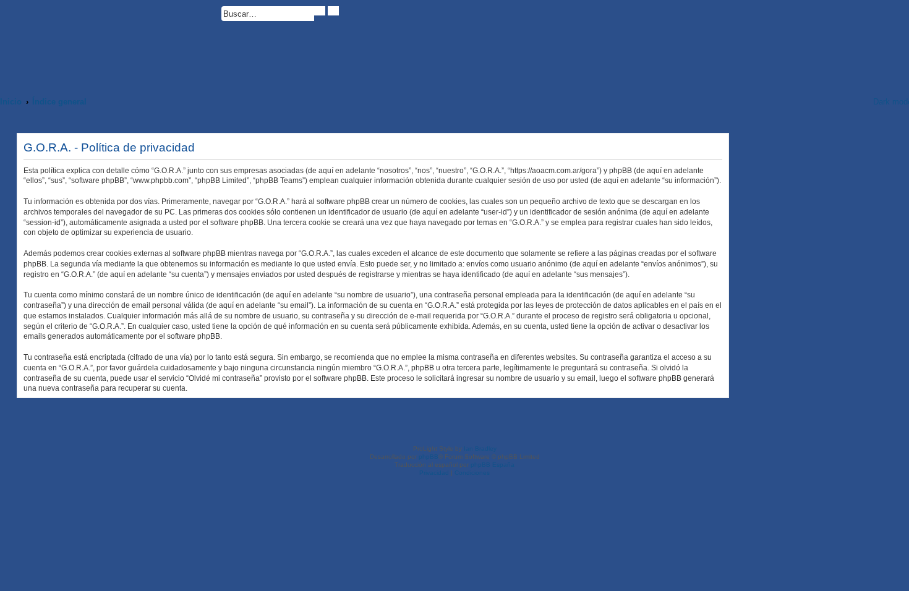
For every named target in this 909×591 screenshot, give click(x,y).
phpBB (428, 456)
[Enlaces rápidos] (847, 102)
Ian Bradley (480, 448)
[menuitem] (344, 16)
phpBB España (492, 464)
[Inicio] (110, 41)
